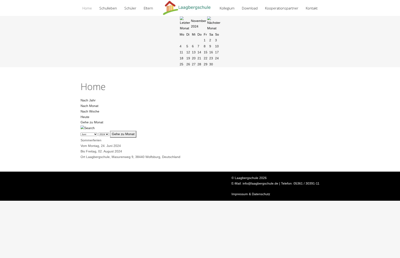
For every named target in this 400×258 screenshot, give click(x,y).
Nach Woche (90, 111)
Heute (85, 117)
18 (181, 58)
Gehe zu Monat (92, 122)
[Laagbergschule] (186, 7)
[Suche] (88, 128)
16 (211, 52)
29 (205, 64)
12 (188, 52)
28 (199, 64)
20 (194, 58)
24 (217, 58)
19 (188, 58)
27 (194, 64)
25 (181, 64)
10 (217, 46)
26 (188, 64)
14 (199, 52)
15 (205, 52)
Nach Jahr (88, 100)
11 (181, 52)
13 (194, 52)
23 (211, 58)
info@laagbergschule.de (260, 183)
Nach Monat (89, 106)
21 (199, 58)
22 (205, 58)
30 (211, 64)
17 (217, 52)
